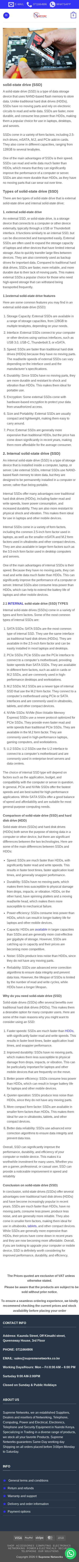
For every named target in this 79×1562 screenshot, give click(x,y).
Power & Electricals (41, 1548)
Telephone (28, 1551)
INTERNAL (16, 603)
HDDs (69, 1031)
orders (28, 1446)
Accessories (25, 1545)
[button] (6, 15)
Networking (16, 1548)
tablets (32, 1226)
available (41, 929)
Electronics (62, 1545)
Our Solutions (48, 1551)
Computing (43, 1545)
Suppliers (62, 1412)
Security (64, 1548)
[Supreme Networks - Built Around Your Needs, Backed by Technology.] (39, 15)
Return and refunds (21, 1488)
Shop (10, 1545)
